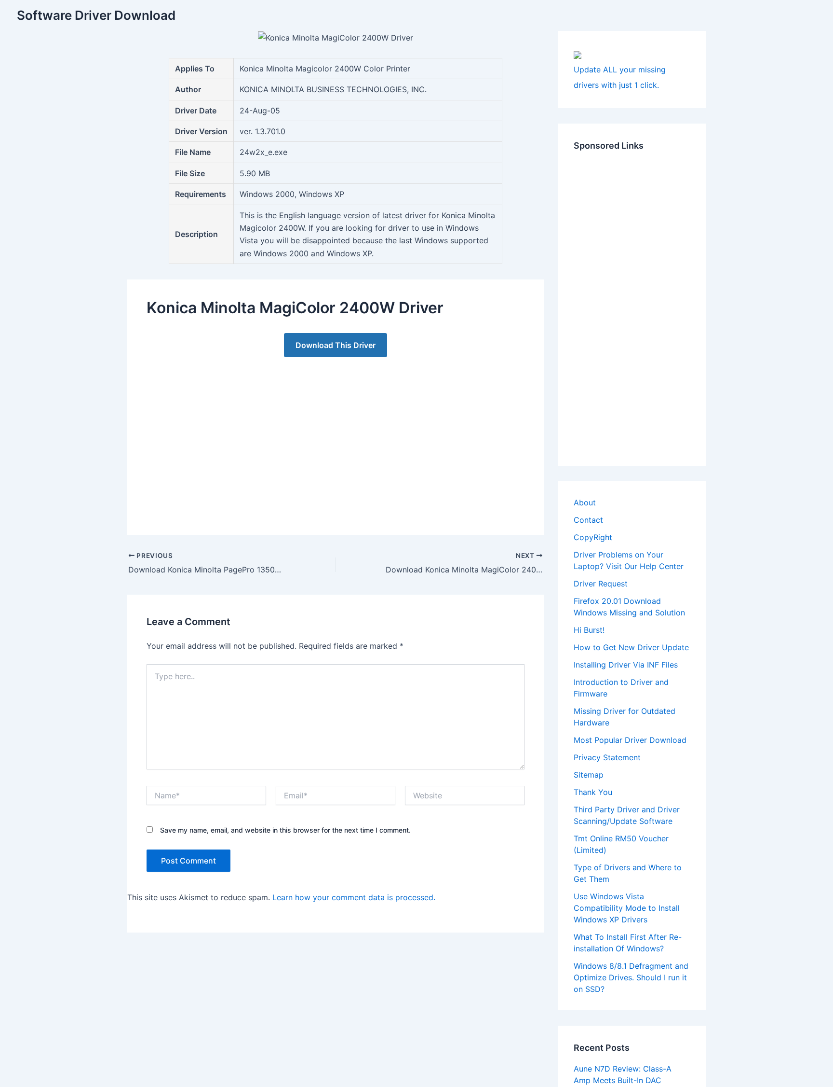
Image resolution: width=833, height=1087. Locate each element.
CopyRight (593, 537)
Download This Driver (336, 345)
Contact (588, 520)
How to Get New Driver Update (631, 647)
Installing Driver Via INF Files (626, 664)
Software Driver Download (96, 15)
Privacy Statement (607, 757)
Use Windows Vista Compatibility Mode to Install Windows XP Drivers (627, 908)
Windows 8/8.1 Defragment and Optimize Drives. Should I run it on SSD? (631, 977)
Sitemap (589, 775)
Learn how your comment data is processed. (353, 897)
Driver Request (601, 583)
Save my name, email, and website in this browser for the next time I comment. (285, 830)
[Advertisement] (335, 436)
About (585, 502)
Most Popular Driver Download (630, 740)
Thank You (593, 792)
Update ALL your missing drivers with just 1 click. (620, 77)
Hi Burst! (589, 630)
